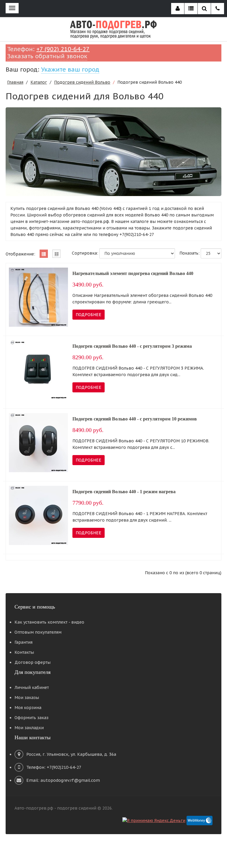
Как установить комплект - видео (49, 622)
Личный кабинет (31, 687)
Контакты (24, 652)
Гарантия (23, 642)
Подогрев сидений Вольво (82, 82)
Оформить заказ (31, 717)
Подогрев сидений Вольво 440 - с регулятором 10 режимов (134, 418)
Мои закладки (29, 727)
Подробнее (88, 314)
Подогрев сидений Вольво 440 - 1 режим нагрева (124, 491)
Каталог (38, 82)
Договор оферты (32, 662)
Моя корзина (27, 707)
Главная (15, 82)
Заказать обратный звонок (47, 56)
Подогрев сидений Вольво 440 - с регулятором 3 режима (132, 346)
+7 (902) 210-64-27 (63, 49)
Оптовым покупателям (37, 632)
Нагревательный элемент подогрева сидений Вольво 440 (132, 273)
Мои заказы (26, 697)
